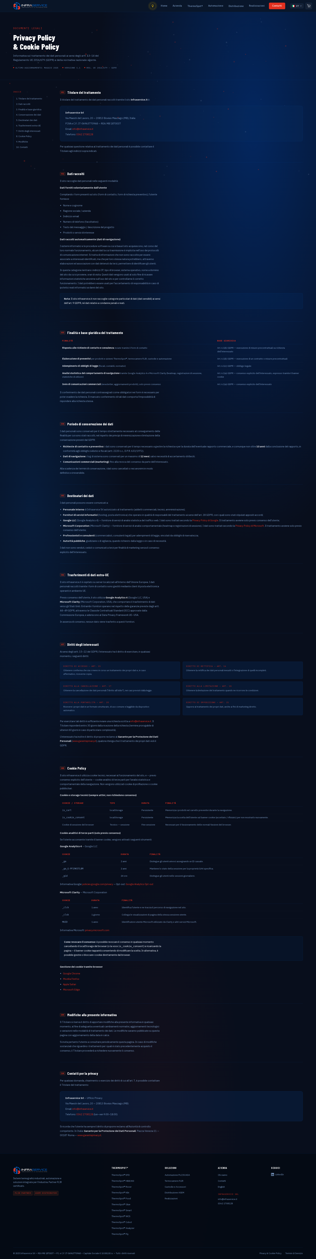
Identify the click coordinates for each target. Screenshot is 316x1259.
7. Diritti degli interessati (28, 130)
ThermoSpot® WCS (121, 1216)
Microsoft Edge (71, 989)
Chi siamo (222, 1174)
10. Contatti (22, 147)
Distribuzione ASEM (174, 1192)
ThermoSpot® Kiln (120, 1192)
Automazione (215, 5)
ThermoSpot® (195, 6)
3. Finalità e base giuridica (28, 109)
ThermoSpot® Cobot (122, 1222)
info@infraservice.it (82, 128)
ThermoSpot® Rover (122, 1186)
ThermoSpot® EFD (121, 1174)
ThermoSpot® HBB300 (123, 1180)
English (221, 1186)
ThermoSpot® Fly (120, 1234)
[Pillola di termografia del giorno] (152, 6)
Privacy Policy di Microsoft (249, 525)
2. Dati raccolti (23, 104)
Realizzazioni (257, 5)
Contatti (277, 5)
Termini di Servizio (294, 1253)
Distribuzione (236, 6)
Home (164, 5)
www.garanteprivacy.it (84, 741)
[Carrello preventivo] (308, 6)
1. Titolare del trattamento (29, 98)
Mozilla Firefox (71, 978)
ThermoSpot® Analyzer (123, 1228)
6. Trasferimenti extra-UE (28, 125)
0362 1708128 (84, 134)
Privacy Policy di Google (205, 520)
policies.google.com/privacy (97, 884)
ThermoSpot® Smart (122, 1210)
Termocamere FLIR (174, 1180)
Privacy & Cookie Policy (270, 1253)
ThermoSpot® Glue (121, 1204)
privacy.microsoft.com (97, 930)
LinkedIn (279, 1174)
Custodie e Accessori (175, 1186)
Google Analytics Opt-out (139, 884)
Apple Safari (69, 984)
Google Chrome (71, 973)
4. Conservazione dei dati (28, 114)
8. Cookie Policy (24, 136)
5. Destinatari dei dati (26, 120)
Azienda (177, 5)
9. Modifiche (22, 141)
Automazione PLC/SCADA (177, 1174)
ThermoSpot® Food (121, 1198)
